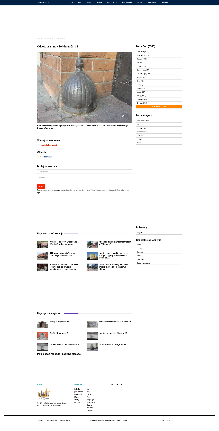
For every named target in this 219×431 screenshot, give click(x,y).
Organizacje (141, 128)
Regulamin (78, 394)
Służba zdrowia (142, 132)
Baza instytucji (144, 115)
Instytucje (112, 3)
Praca (139, 256)
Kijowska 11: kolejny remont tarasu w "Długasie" (115, 243)
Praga (90, 3)
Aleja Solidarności (49, 145)
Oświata (140, 135)
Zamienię (140, 259)
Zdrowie (140, 99)
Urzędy (139, 139)
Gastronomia (141, 70)
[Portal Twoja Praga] (43, 395)
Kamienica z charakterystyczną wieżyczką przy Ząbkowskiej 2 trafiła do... (113, 255)
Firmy (99, 3)
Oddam (139, 248)
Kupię (139, 245)
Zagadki (140, 233)
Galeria (140, 3)
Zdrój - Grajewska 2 (59, 333)
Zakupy (139, 96)
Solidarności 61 (48, 157)
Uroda (139, 88)
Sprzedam (140, 252)
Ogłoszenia (127, 3)
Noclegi (140, 77)
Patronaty (77, 402)
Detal (63, 38)
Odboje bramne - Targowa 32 (112, 344)
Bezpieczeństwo (143, 121)
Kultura (139, 124)
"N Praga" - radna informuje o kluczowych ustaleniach (63, 254)
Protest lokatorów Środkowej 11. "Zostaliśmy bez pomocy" (65, 243)
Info (80, 3)
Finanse (140, 66)
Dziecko (140, 59)
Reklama (152, 3)
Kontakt (164, 3)
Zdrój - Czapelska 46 (59, 321)
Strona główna (44, 38)
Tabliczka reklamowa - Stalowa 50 (115, 321)
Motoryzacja (141, 74)
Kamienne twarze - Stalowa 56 (113, 333)
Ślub (138, 85)
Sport (139, 81)
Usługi (139, 92)
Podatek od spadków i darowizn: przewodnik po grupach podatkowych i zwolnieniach (65, 266)
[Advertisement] (109, 19)
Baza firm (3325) (145, 46)
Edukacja (140, 63)
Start (71, 3)
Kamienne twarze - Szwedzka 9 (64, 344)
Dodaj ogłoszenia (143, 263)
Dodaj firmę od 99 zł (159, 107)
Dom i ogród (141, 55)
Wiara (139, 143)
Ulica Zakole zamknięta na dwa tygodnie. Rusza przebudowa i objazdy (113, 266)
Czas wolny (141, 52)
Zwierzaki (140, 103)
